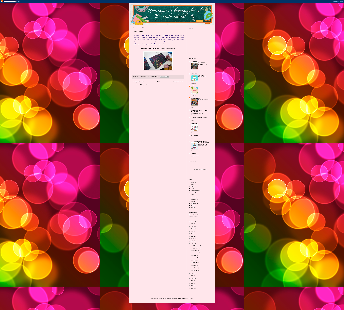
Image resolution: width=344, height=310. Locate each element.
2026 (192, 224)
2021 (192, 236)
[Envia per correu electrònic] (161, 77)
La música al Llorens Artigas (198, 117)
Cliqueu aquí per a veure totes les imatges (158, 48)
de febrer (195, 268)
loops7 (175, 298)
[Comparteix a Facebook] (166, 77)
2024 (192, 229)
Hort (192, 188)
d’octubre (195, 250)
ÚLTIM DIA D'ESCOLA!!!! (202, 75)
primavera (193, 199)
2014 (192, 281)
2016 (192, 276)
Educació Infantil (195, 98)
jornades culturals (195, 190)
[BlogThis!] (163, 77)
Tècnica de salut (195, 155)
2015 (192, 278)
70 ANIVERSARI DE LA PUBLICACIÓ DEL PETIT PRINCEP (204, 144)
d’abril (194, 260)
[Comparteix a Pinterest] (168, 77)
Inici (158, 82)
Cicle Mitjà (194, 74)
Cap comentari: (154, 76)
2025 (192, 226)
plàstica (192, 197)
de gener (195, 270)
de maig (195, 258)
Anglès (192, 86)
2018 (192, 243)
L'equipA (193, 153)
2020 (192, 238)
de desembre (196, 245)
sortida (192, 207)
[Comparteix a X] (164, 77)
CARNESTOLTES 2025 (197, 113)
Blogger (191, 298)
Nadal (192, 195)
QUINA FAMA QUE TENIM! (199, 141)
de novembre (196, 248)
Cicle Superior (195, 61)
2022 (192, 233)
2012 (192, 285)
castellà (192, 182)
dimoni (192, 184)
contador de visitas (193, 217)
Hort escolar (194, 135)
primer (192, 201)
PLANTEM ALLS (195, 137)
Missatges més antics (178, 82)
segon (192, 205)
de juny (195, 255)
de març (195, 265)
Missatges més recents (138, 82)
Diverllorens (194, 123)
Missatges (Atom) (144, 85)
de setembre (196, 253)
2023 (192, 231)
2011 (192, 288)
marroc (192, 193)
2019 (192, 241)
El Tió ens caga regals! (203, 99)
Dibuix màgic (138, 31)
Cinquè (192, 119)
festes (192, 186)
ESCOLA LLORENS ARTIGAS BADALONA (199, 111)
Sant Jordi (193, 203)
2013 (192, 283)
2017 (192, 273)
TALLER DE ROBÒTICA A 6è (202, 63)
